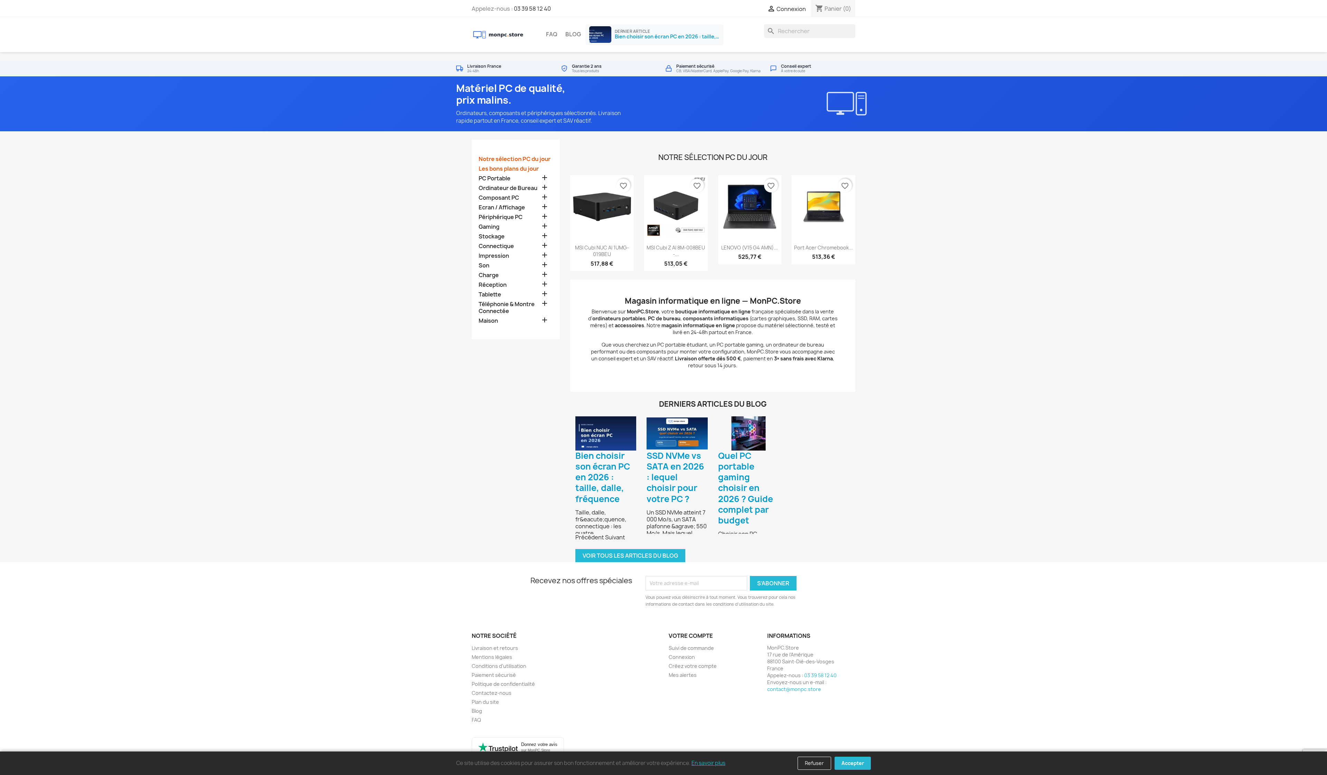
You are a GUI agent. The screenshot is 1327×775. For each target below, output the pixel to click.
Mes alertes (683, 675)
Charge (489, 275)
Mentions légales (492, 657)
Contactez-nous (491, 693)
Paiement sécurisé (494, 675)
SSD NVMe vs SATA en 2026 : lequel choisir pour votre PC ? (675, 477)
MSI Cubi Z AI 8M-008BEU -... (676, 251)
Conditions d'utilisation (499, 666)
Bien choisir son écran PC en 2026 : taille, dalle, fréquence (602, 477)
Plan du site (485, 702)
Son (484, 265)
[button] (590, 537)
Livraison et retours (495, 648)
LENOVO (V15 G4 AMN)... (749, 247)
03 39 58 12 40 (532, 8)
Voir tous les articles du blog (630, 555)
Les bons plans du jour (509, 168)
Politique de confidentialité (503, 684)
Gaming (489, 226)
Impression (494, 255)
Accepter (852, 763)
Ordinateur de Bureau (508, 188)
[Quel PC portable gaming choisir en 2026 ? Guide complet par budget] (748, 433)
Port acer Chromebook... (823, 247)
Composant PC (499, 197)
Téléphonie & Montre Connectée (507, 308)
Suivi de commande (691, 648)
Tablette (490, 294)
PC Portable (494, 178)
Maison (488, 320)
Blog (573, 34)
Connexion (682, 657)
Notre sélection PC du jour (514, 159)
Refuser (814, 763)
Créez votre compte (693, 666)
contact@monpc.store (794, 689)
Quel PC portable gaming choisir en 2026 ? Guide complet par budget (745, 488)
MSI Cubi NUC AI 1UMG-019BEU (602, 251)
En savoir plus (708, 763)
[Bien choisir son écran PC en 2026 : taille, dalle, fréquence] (605, 433)
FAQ (551, 34)
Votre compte (691, 636)
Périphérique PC (501, 217)
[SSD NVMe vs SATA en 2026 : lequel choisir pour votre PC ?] (677, 433)
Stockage (492, 236)
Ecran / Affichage (502, 207)
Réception (493, 285)
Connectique (496, 246)
